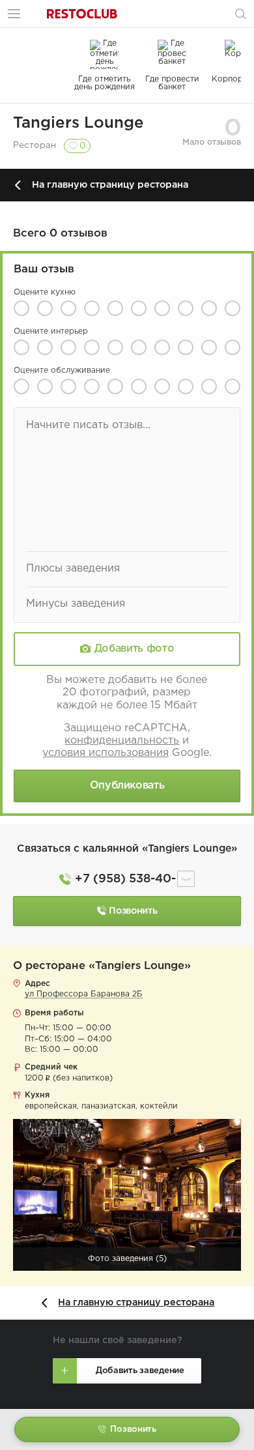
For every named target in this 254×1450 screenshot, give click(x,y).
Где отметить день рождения (104, 83)
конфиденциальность (121, 741)
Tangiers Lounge (78, 123)
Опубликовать (127, 785)
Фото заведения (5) (127, 1258)
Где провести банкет (172, 83)
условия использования (105, 753)
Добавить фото (134, 649)
